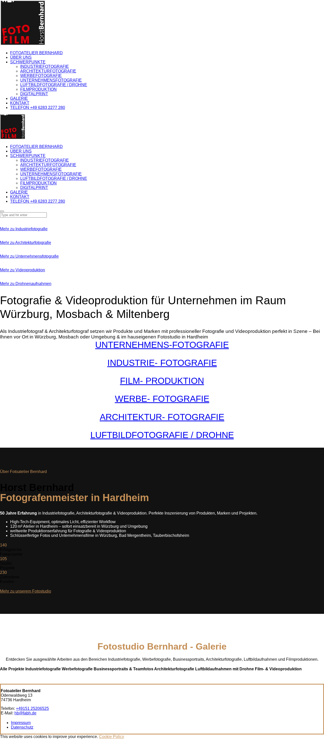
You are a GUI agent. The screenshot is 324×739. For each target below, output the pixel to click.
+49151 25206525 (32, 708)
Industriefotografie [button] (43, 669)
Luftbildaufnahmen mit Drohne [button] (225, 669)
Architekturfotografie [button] (174, 669)
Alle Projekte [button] (12, 669)
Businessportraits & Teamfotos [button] (124, 669)
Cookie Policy (111, 736)
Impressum (21, 723)
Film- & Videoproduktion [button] (278, 669)
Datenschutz (22, 727)
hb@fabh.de (25, 713)
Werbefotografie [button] (78, 669)
